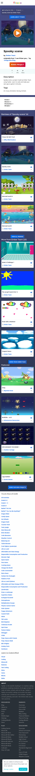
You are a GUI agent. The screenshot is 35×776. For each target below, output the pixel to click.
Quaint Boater (8, 479)
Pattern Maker (5, 630)
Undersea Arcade (6, 624)
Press (3, 711)
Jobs (2, 714)
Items (3, 673)
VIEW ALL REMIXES (17, 236)
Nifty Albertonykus (10, 140)
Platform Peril (5, 578)
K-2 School (22, 743)
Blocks (3, 675)
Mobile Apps (5, 716)
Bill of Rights (5, 643)
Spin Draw (4, 627)
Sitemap (3, 718)
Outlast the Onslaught (8, 576)
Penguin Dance (6, 351)
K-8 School (22, 746)
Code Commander (7, 570)
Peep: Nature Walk (7, 641)
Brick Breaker (5, 533)
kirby (3, 388)
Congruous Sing (9, 60)
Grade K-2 (4, 500)
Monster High (5, 557)
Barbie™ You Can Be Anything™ (10, 511)
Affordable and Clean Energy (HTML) (12, 584)
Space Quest (5, 560)
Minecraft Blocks (6, 739)
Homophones (5, 600)
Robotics (4, 665)
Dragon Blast (5, 514)
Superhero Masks (6, 595)
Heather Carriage (9, 450)
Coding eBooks (6, 720)
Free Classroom (23, 733)
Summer (21, 722)
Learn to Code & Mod (10, 653)
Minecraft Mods (6, 746)
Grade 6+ (4, 506)
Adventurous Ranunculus (11, 420)
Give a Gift (22, 709)
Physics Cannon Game (8, 606)
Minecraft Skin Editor (7, 735)
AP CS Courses (23, 741)
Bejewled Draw (8, 390)
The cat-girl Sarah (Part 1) (10, 292)
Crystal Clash (5, 614)
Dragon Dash (5, 522)
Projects (18, 10)
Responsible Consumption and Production (14, 554)
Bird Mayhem (5, 622)
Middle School (23, 737)
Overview (22, 705)
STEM (3, 635)
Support (3, 709)
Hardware (4, 649)
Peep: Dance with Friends (9, 638)
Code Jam (4, 748)
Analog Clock (5, 646)
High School (22, 739)
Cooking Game (5, 565)
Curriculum (22, 707)
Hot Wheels (5, 519)
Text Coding (5, 667)
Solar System (5, 608)
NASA (3, 616)
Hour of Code (5, 750)
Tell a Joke (4, 619)
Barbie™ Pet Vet (6, 508)
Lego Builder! (6, 477)
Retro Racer (5, 573)
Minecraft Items (6, 743)
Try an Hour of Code (9, 494)
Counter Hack (5, 524)
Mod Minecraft (5, 530)
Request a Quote (24, 756)
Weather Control (6, 538)
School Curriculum (24, 730)
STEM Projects (23, 754)
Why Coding (22, 714)
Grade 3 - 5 (4, 503)
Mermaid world (7, 226)
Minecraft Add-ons (7, 741)
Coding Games (5, 728)
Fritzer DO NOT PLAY (8, 137)
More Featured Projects (17, 487)
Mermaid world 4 (7, 196)
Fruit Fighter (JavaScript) (9, 546)
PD (20, 750)
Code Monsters (6, 535)
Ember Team (10, 55)
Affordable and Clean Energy (10, 551)
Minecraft (4, 662)
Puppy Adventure (6, 611)
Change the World (6, 568)
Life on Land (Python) (8, 581)
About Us (4, 707)
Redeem (21, 711)
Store (3, 722)
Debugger (4, 633)
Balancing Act (5, 541)
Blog (2, 705)
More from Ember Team (17, 362)
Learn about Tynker (17, 17)
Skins (3, 670)
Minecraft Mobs (6, 737)
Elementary (22, 735)
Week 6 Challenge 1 (8, 262)
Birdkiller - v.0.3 (7, 417)
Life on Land (5, 549)
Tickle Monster (5, 543)
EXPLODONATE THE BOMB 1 (10, 447)
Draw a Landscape (7, 592)
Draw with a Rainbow (8, 321)
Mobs (3, 678)
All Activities (5, 497)
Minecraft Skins (6, 733)
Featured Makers (24, 716)
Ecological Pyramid (7, 597)
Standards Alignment (25, 748)
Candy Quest (5, 516)
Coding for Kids (8, 10)
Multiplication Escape (8, 603)
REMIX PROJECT (17, 64)
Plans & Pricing (23, 718)
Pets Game (4, 562)
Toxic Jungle (5, 527)
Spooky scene (6, 166)
